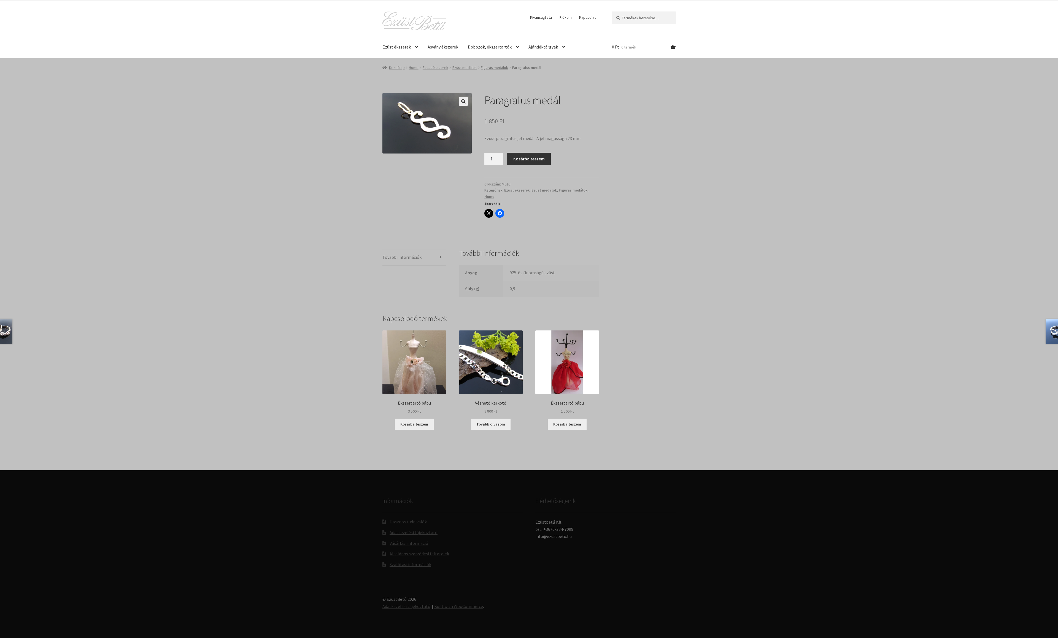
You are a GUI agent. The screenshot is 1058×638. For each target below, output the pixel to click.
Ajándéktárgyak (543, 47)
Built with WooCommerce (458, 606)
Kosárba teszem (529, 158)
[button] (463, 101)
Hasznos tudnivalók (408, 521)
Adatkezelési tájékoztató (414, 532)
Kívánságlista (541, 17)
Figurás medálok (494, 67)
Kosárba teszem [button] (414, 424)
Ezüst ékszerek (396, 47)
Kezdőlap (397, 67)
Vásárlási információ (409, 543)
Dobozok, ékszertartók (490, 47)
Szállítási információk (410, 564)
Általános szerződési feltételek (419, 553)
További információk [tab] (402, 257)
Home (414, 67)
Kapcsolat (587, 17)
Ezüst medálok (464, 67)
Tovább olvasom (490, 424)
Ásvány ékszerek (443, 47)
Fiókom (566, 17)
